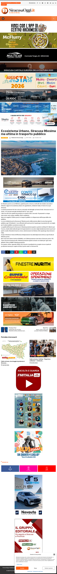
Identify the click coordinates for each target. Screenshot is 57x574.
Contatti (4, 4)
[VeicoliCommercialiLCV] (28, 55)
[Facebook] (37, 2)
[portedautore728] (28, 264)
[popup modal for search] (53, 18)
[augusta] (28, 80)
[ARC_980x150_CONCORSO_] (28, 27)
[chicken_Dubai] (28, 40)
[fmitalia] (28, 107)
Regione (40, 357)
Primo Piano (4, 137)
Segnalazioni (5, 2)
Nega (35, 568)
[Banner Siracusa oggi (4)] (28, 95)
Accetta (22, 568)
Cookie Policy (29, 571)
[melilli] (28, 411)
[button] (54, 554)
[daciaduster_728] (28, 182)
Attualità (5, 355)
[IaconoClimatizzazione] (28, 195)
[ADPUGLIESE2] (28, 318)
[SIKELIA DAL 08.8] (28, 119)
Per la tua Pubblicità (15, 2)
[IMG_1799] (28, 276)
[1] (28, 539)
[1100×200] (28, 67)
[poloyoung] (28, 289)
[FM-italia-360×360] (28, 378)
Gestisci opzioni (49, 568)
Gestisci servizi (19, 564)
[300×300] (28, 444)
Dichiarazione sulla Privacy (38, 571)
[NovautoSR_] (28, 495)
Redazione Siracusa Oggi (17, 137)
